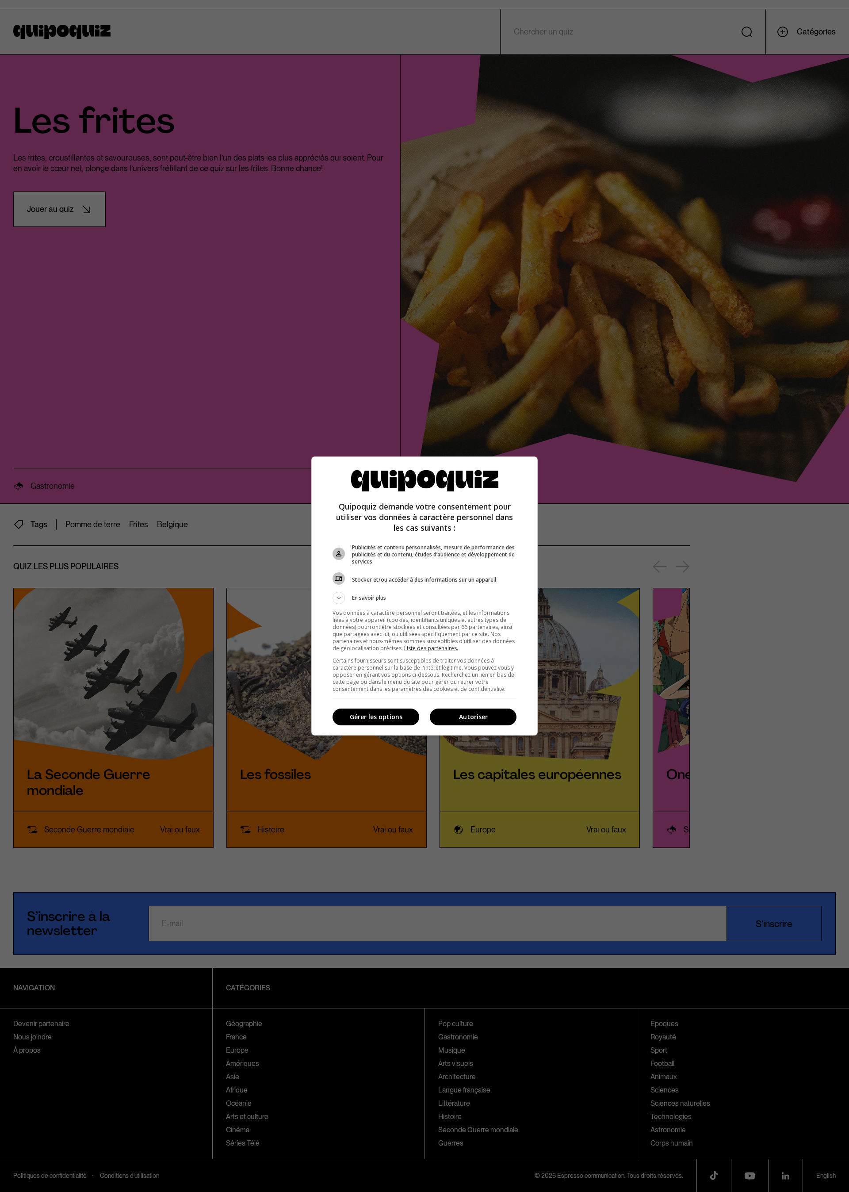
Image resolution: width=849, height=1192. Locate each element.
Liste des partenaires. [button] (431, 648)
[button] (424, 598)
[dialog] (424, 596)
